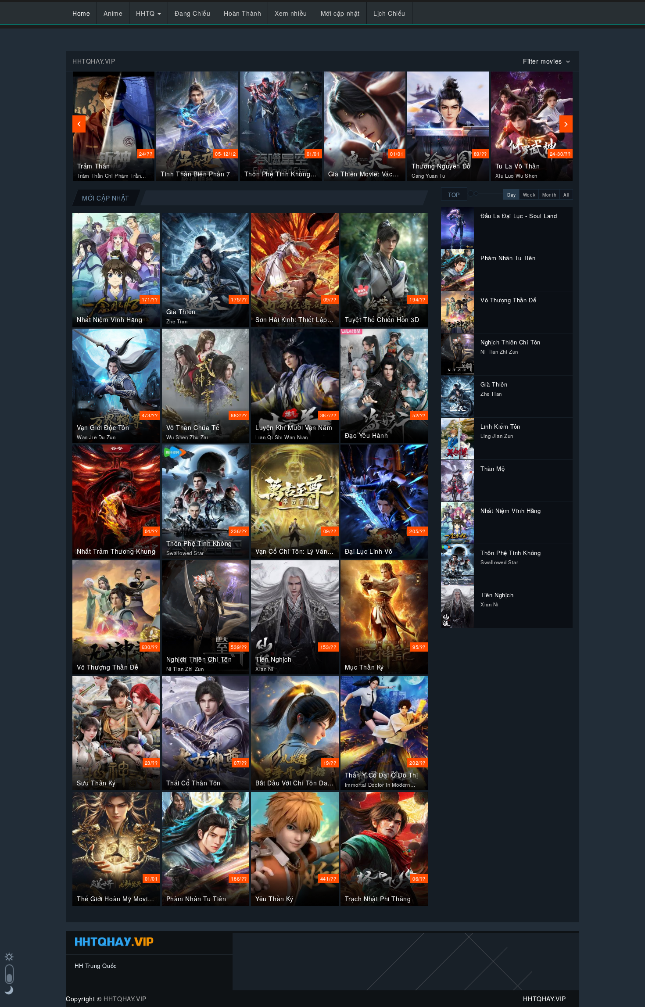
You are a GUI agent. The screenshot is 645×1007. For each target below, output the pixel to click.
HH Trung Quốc (96, 965)
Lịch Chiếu (389, 13)
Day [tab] (511, 195)
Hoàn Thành (242, 13)
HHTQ (146, 13)
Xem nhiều (291, 13)
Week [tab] (529, 195)
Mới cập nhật (340, 13)
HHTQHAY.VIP (125, 998)
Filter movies (543, 61)
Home (81, 13)
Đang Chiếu (192, 13)
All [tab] (566, 195)
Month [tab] (549, 195)
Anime (113, 13)
